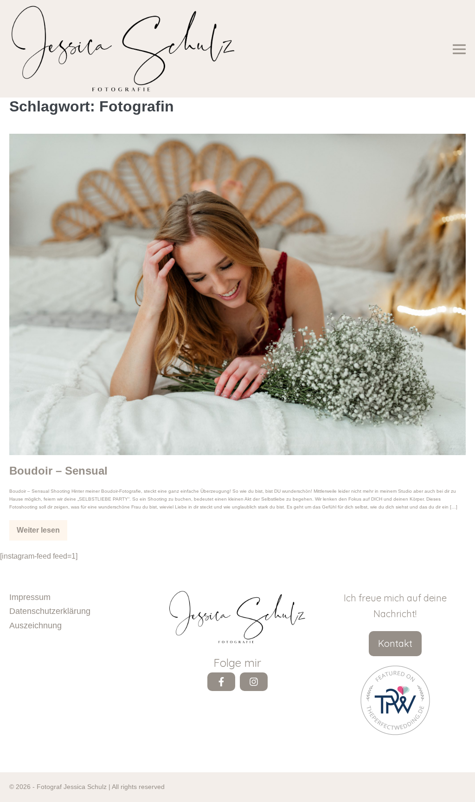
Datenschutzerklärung (49, 611)
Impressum (30, 597)
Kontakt (395, 643)
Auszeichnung (35, 625)
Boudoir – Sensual (58, 470)
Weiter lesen (42, 533)
